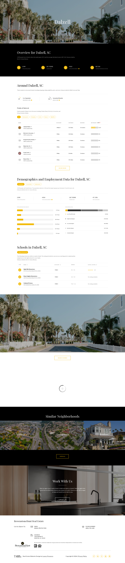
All (19, 117)
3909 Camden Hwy (27, 134)
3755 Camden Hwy (27, 128)
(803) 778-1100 (90, 528)
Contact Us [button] (62, 499)
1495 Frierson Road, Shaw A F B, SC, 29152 (32, 277)
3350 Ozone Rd (27, 154)
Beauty (46, 117)
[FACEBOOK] (93, 556)
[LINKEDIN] (97, 556)
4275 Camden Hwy (27, 160)
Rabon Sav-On (26, 146)
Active (40, 117)
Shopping (34, 117)
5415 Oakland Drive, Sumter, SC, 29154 (31, 284)
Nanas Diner (26, 159)
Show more (62, 168)
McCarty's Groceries (28, 133)
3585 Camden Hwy (27, 141)
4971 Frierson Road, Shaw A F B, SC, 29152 (32, 270)
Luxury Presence (48, 556)
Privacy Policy (82, 556)
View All (62, 456)
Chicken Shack (26, 126)
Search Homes (62, 358)
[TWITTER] (101, 556)
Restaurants (25, 117)
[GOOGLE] (109, 556)
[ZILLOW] (105, 556)
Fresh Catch (26, 152)
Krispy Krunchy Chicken (29, 139)
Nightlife (53, 117)
